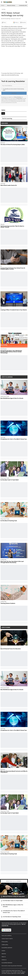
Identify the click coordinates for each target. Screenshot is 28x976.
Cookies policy (5, 944)
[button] (2, 2)
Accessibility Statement (7, 962)
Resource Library (11, 5)
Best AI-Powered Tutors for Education (14, 896)
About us (4, 956)
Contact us (4, 959)
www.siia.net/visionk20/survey (10, 75)
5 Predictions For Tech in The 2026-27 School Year (14, 911)
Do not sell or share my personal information (12, 965)
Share (5, 22)
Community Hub (23, 5)
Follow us (16, 22)
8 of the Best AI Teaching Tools (12, 916)
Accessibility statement (7, 947)
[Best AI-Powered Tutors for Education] (14, 891)
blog (3, 113)
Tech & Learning (6, 18)
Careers (3, 950)
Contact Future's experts (7, 938)
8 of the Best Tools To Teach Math (12, 900)
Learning (3, 9)
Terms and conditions (7, 935)
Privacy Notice (19, 98)
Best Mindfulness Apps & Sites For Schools (13, 905)
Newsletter (24, 22)
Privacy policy (5, 941)
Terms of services (17, 97)
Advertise (4, 953)
